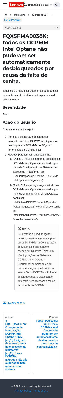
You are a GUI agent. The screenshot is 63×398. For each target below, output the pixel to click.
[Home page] (6, 14)
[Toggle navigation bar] (5, 4)
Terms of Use (40, 390)
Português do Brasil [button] (38, 4)
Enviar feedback (15, 303)
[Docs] (13, 4)
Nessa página (13, 27)
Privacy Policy (23, 390)
